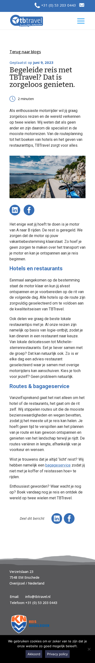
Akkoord (34, 654)
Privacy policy (57, 654)
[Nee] (88, 649)
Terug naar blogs (25, 51)
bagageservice (58, 465)
